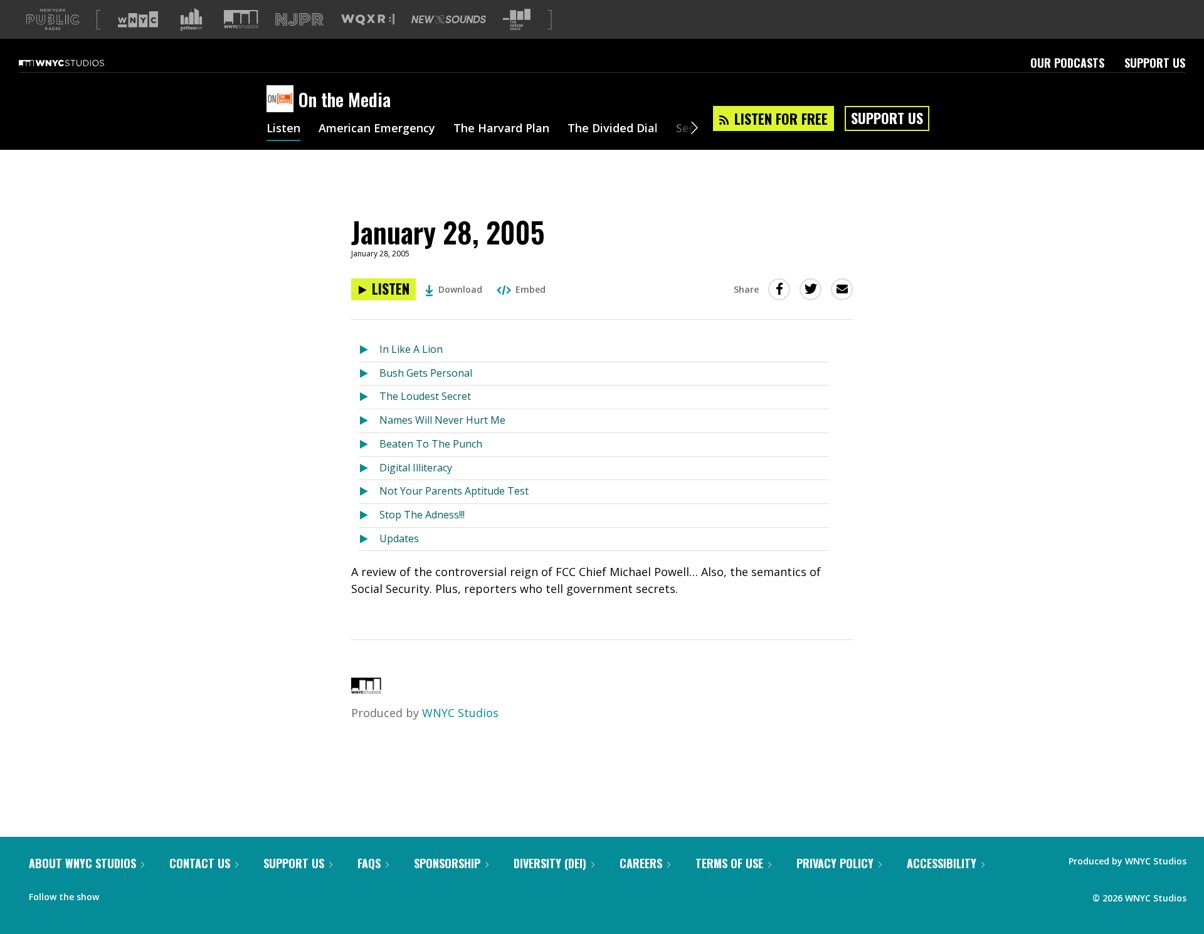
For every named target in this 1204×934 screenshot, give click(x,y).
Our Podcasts (1067, 63)
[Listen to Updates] (369, 539)
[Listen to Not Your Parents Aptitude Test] (369, 491)
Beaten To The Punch (430, 444)
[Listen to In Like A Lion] (369, 350)
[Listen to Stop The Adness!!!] (369, 515)
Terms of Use (729, 863)
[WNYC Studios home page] (77, 62)
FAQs (369, 863)
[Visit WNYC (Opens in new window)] (138, 19)
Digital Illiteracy (415, 468)
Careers (641, 863)
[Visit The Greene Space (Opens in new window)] (517, 20)
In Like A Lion (411, 349)
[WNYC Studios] (366, 689)
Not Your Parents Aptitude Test (454, 491)
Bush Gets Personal (425, 373)
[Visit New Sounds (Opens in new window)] (448, 19)
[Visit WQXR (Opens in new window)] (367, 20)
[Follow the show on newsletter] (165, 894)
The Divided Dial (613, 129)
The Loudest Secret (425, 396)
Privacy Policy (835, 863)
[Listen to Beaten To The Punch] (369, 444)
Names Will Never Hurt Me (442, 420)
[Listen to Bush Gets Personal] (369, 374)
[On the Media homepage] (282, 99)
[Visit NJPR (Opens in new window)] (299, 19)
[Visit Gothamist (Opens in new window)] (191, 19)
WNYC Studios (460, 712)
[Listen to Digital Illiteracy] (369, 468)
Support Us (1154, 63)
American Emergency (377, 129)
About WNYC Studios (82, 863)
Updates (399, 538)
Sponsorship (447, 863)
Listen (283, 129)
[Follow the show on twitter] (141, 894)
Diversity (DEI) (550, 863)
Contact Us (199, 863)
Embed (530, 289)
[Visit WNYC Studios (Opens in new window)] (241, 19)
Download (460, 289)
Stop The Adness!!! (422, 515)
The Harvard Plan (501, 129)
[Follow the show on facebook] (117, 894)
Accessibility (941, 863)
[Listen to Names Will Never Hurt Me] (369, 421)
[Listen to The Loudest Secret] (369, 397)
